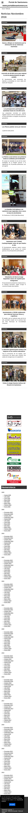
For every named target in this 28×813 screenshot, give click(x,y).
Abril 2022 (7, 597)
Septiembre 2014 (8, 780)
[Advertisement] (12, 404)
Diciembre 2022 (8, 584)
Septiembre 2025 (8, 517)
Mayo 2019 (7, 667)
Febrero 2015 (7, 768)
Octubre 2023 (7, 563)
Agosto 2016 (7, 734)
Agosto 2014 (7, 782)
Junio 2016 (7, 737)
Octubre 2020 (7, 635)
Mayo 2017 (7, 715)
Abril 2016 (7, 740)
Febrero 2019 (7, 672)
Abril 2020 (7, 645)
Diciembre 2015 (8, 751)
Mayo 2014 (7, 787)
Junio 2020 (7, 641)
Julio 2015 (7, 759)
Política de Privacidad (12, 811)
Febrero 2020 (7, 648)
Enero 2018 (7, 698)
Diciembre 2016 (8, 727)
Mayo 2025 (7, 524)
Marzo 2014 (7, 790)
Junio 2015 (7, 761)
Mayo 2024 (7, 548)
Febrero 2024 (7, 552)
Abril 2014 (7, 788)
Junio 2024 (7, 546)
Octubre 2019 (7, 659)
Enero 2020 (7, 650)
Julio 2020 (7, 640)
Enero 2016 (7, 745)
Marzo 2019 (7, 670)
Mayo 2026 (7, 500)
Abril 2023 (7, 573)
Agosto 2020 (7, 638)
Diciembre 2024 (8, 536)
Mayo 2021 (7, 619)
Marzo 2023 (7, 575)
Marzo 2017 (7, 718)
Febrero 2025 (7, 529)
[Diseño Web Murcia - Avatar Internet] (13, 809)
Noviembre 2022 (8, 585)
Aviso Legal (4, 811)
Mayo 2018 (7, 691)
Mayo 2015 (7, 763)
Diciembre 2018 (8, 679)
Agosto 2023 (7, 566)
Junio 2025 (7, 522)
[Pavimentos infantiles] (14, 464)
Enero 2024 (7, 554)
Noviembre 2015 (8, 753)
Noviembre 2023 (8, 562)
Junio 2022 (7, 594)
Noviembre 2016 (8, 729)
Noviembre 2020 (8, 633)
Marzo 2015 (7, 766)
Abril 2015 (7, 764)
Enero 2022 (7, 602)
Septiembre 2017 (8, 708)
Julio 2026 (7, 496)
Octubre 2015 (7, 754)
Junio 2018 (7, 689)
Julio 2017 (7, 712)
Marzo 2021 (7, 623)
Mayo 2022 (7, 595)
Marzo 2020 (7, 646)
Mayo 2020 (7, 643)
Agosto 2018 (7, 686)
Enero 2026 (7, 506)
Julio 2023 (7, 568)
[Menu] (1, 2)
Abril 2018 (7, 693)
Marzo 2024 (7, 551)
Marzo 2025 (7, 527)
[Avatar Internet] (14, 455)
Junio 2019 (7, 665)
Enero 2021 (7, 626)
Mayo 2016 (7, 739)
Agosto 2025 (7, 519)
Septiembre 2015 (8, 756)
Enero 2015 (7, 769)
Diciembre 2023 (8, 560)
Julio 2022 (7, 592)
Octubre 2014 (7, 778)
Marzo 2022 (7, 599)
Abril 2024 (7, 549)
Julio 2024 (7, 544)
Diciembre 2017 (8, 703)
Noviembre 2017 (8, 705)
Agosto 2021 (7, 614)
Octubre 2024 (7, 539)
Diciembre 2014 (8, 775)
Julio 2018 (7, 688)
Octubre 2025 (7, 515)
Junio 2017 (7, 713)
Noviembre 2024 (8, 538)
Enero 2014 (7, 793)
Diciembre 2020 (8, 632)
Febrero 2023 (7, 576)
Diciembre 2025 (8, 512)
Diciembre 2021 (8, 608)
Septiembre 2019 (8, 660)
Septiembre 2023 (8, 565)
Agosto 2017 (7, 710)
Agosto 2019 (7, 662)
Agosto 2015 (7, 758)
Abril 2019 (7, 669)
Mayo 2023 (7, 571)
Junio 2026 (7, 498)
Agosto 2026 (7, 495)
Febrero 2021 (7, 624)
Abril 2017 (7, 716)
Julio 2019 (7, 664)
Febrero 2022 (7, 600)
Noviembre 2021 (8, 609)
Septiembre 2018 (8, 684)
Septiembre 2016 (8, 732)
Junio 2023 (7, 570)
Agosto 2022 (7, 590)
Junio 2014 (7, 785)
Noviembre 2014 (8, 777)
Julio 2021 (7, 616)
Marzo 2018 (7, 694)
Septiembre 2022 (8, 589)
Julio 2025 (7, 520)
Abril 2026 (7, 501)
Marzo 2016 (7, 742)
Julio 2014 (7, 783)
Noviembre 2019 (8, 657)
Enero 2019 (7, 674)
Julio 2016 (7, 735)
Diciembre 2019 (8, 655)
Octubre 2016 (7, 730)
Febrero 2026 (7, 505)
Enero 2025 (7, 530)
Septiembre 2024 (8, 541)
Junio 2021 (7, 618)
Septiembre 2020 (8, 637)
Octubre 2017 (7, 707)
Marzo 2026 (7, 503)
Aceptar (12, 804)
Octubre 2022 (7, 587)
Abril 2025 (7, 525)
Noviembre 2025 (8, 514)
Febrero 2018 (7, 696)
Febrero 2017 (7, 720)
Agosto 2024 (7, 543)
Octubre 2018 (7, 683)
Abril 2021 (7, 621)
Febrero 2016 (7, 744)
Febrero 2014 (7, 792)
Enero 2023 (7, 578)
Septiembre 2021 (8, 613)
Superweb (10, 809)
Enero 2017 (7, 721)
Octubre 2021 (7, 611)
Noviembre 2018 (8, 681)
